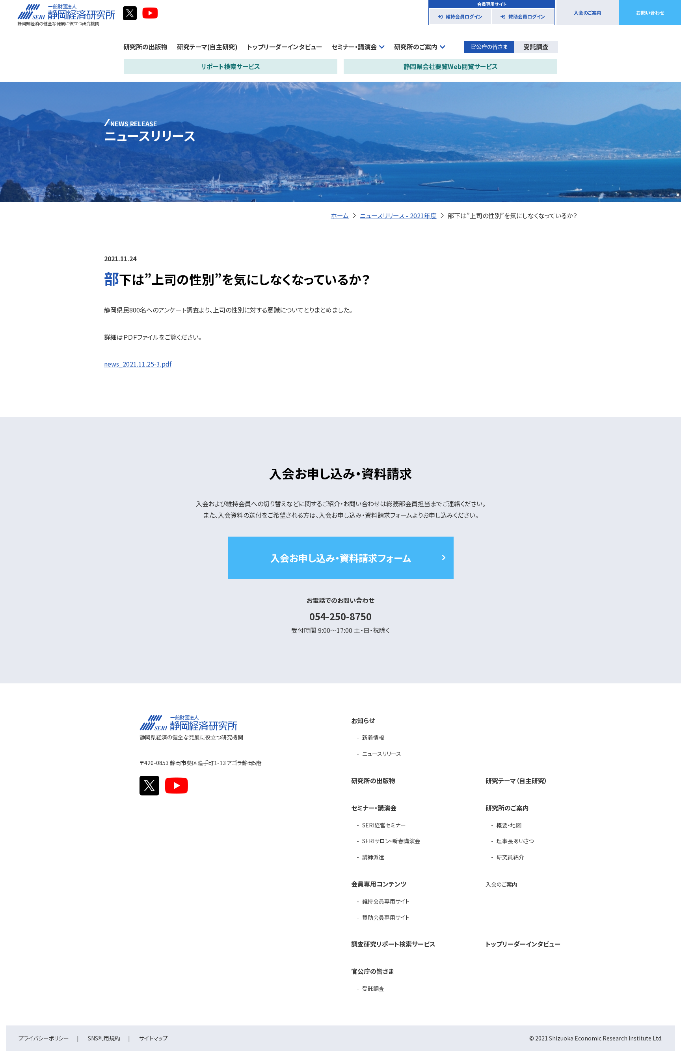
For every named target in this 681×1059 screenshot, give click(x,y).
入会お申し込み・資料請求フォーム (340, 558)
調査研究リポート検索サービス (393, 944)
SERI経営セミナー (384, 825)
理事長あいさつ (515, 841)
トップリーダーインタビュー (284, 46)
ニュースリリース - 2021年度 (398, 215)
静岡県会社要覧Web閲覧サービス (451, 66)
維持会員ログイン (464, 16)
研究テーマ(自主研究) (207, 46)
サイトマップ (153, 1038)
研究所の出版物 (145, 46)
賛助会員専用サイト (385, 917)
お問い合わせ (650, 12)
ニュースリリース (381, 754)
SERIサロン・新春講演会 (391, 841)
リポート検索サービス (230, 66)
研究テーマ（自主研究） (516, 780)
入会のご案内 (587, 12)
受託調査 (536, 46)
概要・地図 (509, 825)
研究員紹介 (510, 857)
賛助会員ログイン (526, 16)
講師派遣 (373, 857)
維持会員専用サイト (385, 901)
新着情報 (373, 737)
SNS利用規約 (104, 1038)
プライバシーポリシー (44, 1038)
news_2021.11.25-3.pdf (137, 364)
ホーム (340, 215)
